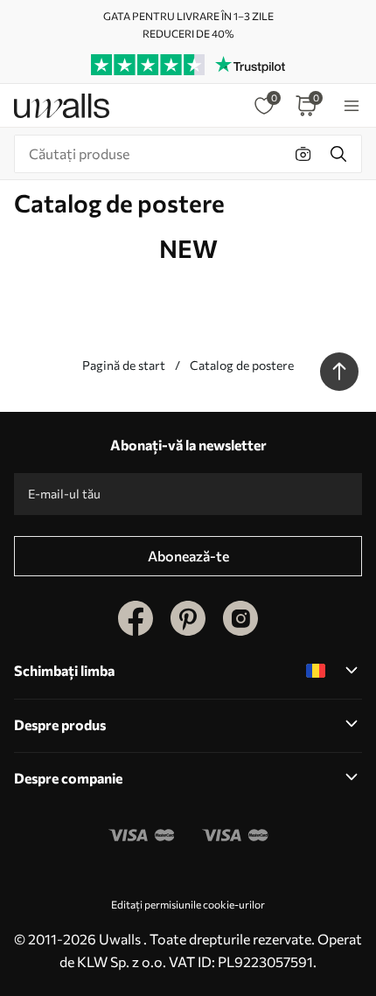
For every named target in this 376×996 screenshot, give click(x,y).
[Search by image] (303, 154)
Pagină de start (123, 365)
